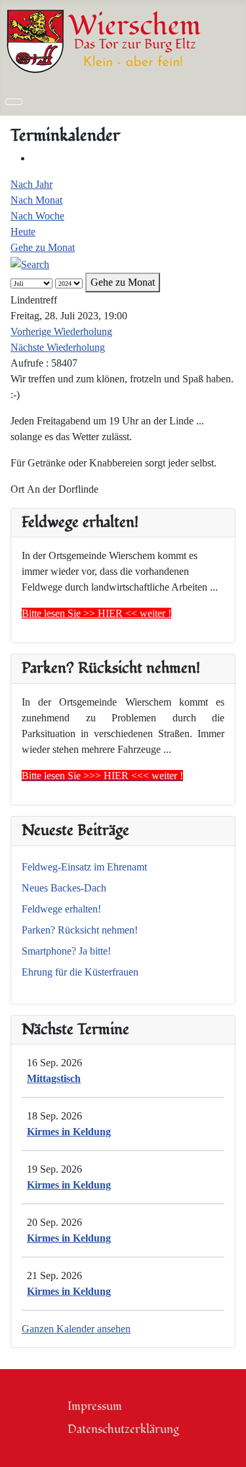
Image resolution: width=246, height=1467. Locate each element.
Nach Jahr (31, 184)
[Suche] (29, 263)
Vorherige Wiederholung (61, 331)
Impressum (95, 1406)
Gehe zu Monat (42, 247)
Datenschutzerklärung (123, 1429)
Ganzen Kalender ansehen (76, 1328)
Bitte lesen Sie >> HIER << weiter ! (96, 613)
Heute (22, 231)
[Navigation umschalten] (13, 102)
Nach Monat (36, 200)
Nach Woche (37, 215)
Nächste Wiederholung (57, 347)
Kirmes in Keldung (69, 1131)
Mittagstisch (54, 1078)
